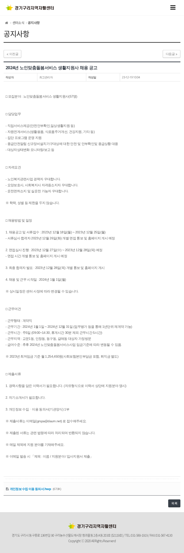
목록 (174, 503)
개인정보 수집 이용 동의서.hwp (30, 489)
